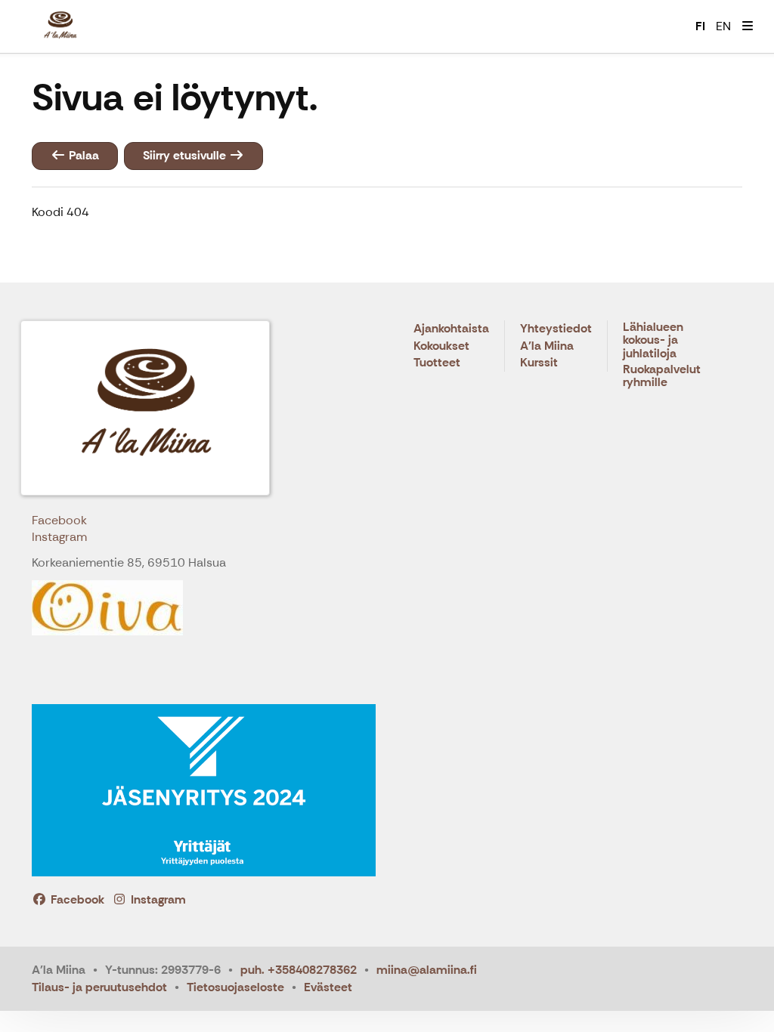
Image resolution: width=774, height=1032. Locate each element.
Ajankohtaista (451, 329)
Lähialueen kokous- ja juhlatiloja (653, 340)
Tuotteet (436, 363)
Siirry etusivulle (186, 155)
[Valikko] (747, 26)
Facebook (59, 520)
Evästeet (328, 987)
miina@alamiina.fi (426, 970)
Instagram (59, 537)
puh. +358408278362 (298, 970)
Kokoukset (441, 346)
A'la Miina (547, 346)
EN (723, 26)
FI (700, 26)
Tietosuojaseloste (235, 987)
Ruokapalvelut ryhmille (662, 377)
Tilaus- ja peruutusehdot (99, 987)
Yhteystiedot (556, 329)
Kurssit (539, 363)
